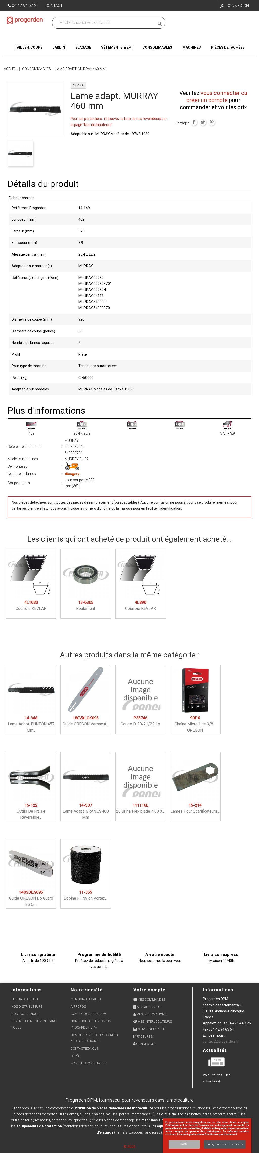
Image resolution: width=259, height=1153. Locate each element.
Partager (193, 122)
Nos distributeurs (26, 1006)
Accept (184, 1143)
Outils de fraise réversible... (31, 811)
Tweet (203, 122)
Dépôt (76, 1056)
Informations (218, 989)
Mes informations (151, 1014)
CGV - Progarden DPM (88, 1014)
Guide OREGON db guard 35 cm (31, 898)
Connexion (144, 1044)
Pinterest (211, 122)
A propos (78, 1006)
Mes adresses (148, 1007)
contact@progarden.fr (221, 1041)
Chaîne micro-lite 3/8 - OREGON (195, 724)
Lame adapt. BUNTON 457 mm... (31, 724)
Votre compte (149, 989)
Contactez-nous (25, 1014)
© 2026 (130, 1147)
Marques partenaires (88, 1063)
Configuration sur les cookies (224, 1144)
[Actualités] (217, 1061)
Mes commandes (151, 999)
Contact (54, 5)
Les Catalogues (24, 999)
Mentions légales (86, 999)
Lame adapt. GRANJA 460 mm (86, 811)
